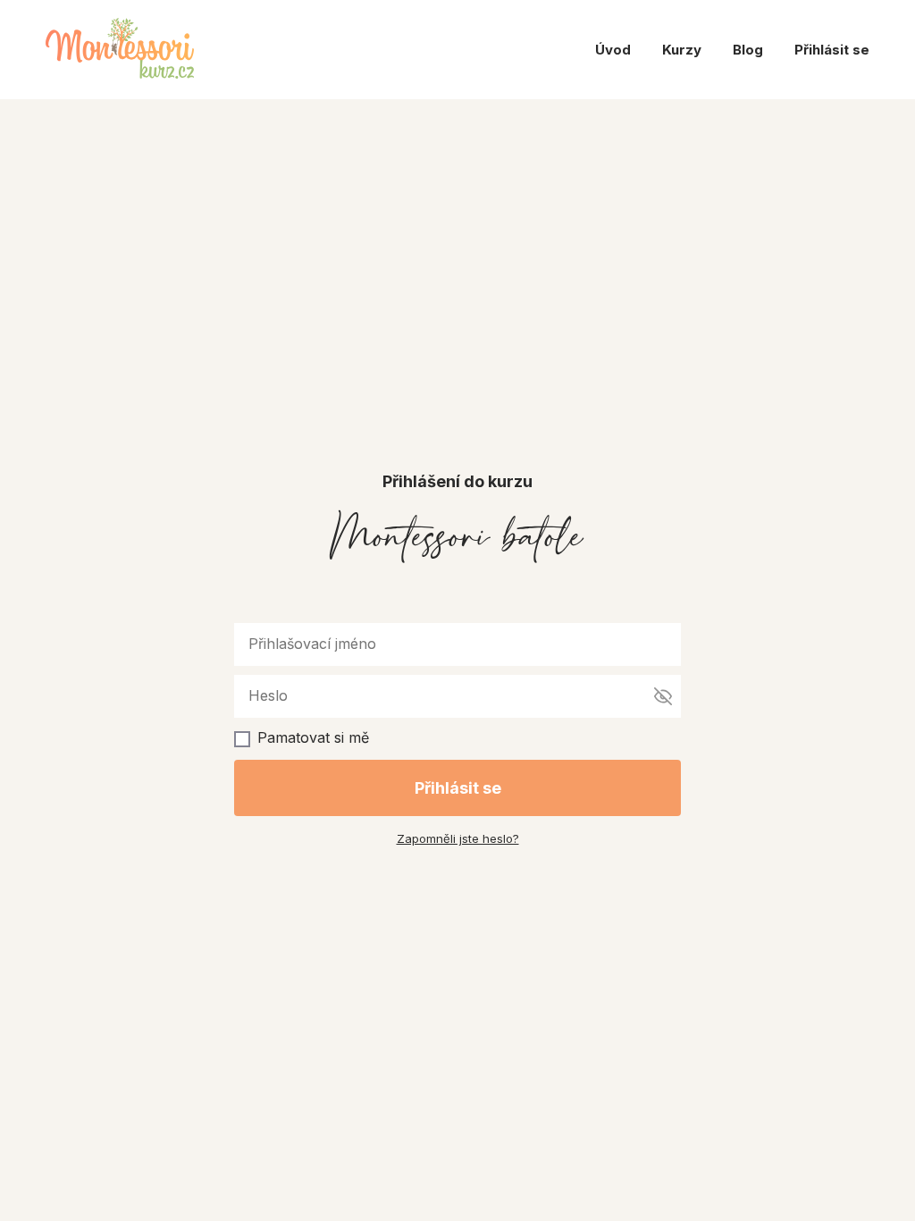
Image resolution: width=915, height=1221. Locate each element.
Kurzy (681, 49)
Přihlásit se (831, 49)
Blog (748, 49)
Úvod (613, 49)
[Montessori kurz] (120, 49)
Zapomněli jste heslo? (458, 838)
